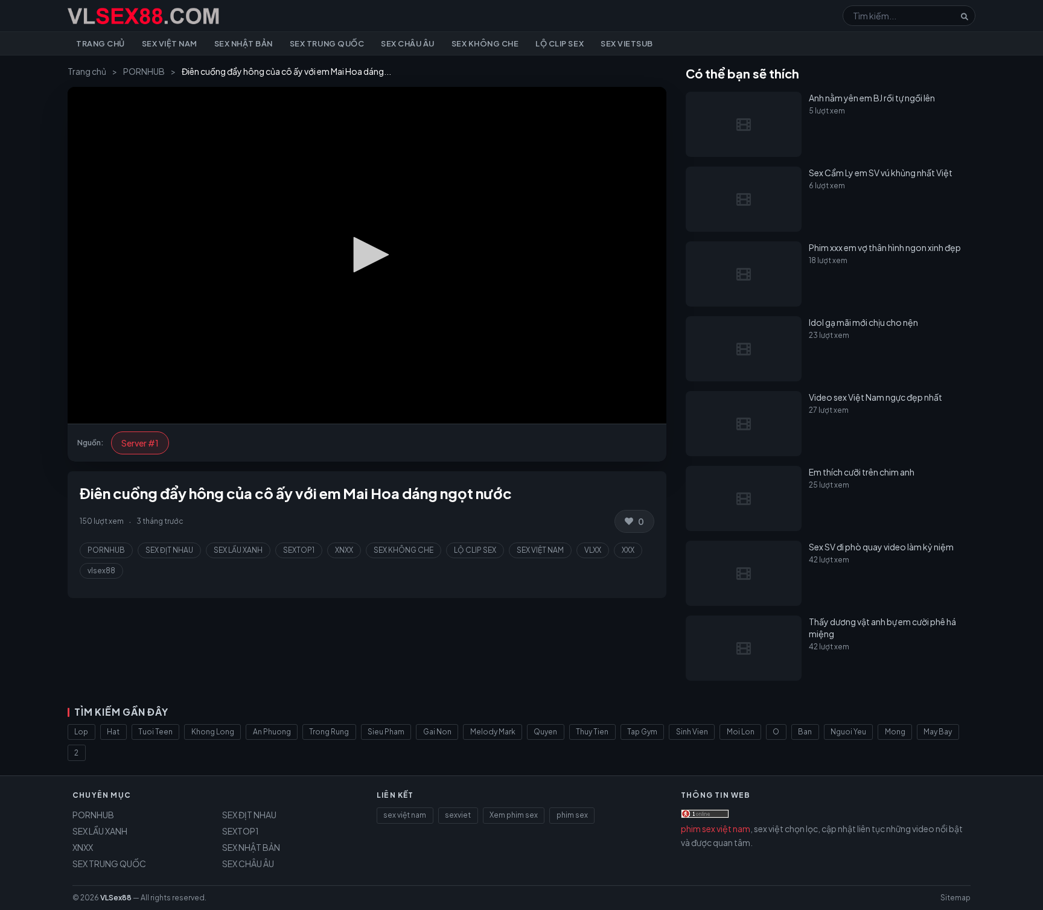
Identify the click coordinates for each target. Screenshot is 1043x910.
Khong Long (212, 731)
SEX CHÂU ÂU (248, 863)
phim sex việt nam (715, 828)
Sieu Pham (386, 731)
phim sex (572, 814)
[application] (367, 255)
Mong (895, 731)
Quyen (545, 731)
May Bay (937, 731)
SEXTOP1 (298, 550)
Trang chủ (100, 43)
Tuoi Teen (155, 731)
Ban (805, 731)
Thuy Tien (592, 731)
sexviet (458, 814)
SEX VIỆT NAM (540, 550)
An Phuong (272, 731)
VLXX (592, 550)
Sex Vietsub (627, 43)
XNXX (344, 550)
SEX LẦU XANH (238, 550)
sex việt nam (404, 814)
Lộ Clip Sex (559, 43)
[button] (367, 254)
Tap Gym (642, 731)
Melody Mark (492, 731)
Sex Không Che (485, 43)
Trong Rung (329, 731)
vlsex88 (101, 570)
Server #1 (140, 443)
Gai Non (437, 731)
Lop (81, 731)
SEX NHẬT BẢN (251, 847)
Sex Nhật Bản (243, 43)
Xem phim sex (514, 814)
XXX (628, 550)
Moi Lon (740, 731)
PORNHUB (144, 71)
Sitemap (955, 897)
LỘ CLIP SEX (475, 550)
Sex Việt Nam (169, 43)
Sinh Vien (692, 731)
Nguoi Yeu (848, 731)
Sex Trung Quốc (327, 43)
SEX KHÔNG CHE (403, 550)
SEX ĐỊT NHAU (169, 550)
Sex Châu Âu (408, 43)
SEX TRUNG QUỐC (109, 863)
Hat (113, 731)
